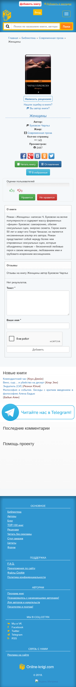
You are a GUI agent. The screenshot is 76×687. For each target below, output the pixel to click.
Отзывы (12, 265)
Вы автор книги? (39, 108)
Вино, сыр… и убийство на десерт (23, 382)
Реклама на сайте (18, 654)
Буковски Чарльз (40, 125)
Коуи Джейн (35, 378)
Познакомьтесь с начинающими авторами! (33, 597)
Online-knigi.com (40, 666)
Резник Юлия (31, 386)
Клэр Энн (51, 382)
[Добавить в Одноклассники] (44, 156)
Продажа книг (15, 593)
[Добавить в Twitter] (51, 156)
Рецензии (13, 529)
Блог (10, 520)
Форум (11, 547)
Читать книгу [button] (28, 164)
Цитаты (11, 543)
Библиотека (14, 511)
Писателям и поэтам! (20, 606)
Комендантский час (14, 378)
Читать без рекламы (19, 534)
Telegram (17, 634)
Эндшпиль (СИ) (12, 386)
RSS (14, 638)
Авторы (11, 516)
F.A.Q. (11, 563)
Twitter (15, 631)
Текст (11, 288)
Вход (38, 12)
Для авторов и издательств (23, 602)
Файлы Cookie (16, 572)
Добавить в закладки (59, 4)
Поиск (66, 26)
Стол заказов (15, 538)
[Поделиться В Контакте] (37, 156)
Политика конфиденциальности (26, 577)
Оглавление (51, 164)
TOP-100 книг (15, 525)
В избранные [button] (39, 172)
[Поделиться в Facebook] (23, 156)
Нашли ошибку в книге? (38, 104)
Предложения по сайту (21, 568)
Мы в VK (17, 623)
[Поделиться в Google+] (30, 156)
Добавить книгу (30, 4)
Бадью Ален (11, 397)
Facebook (17, 627)
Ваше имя (14, 320)
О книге (11, 209)
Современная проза (39, 133)
